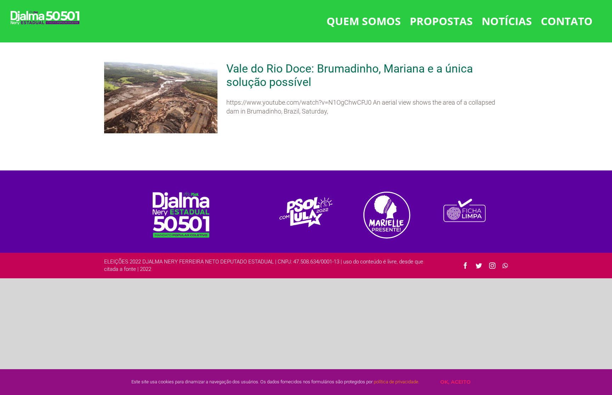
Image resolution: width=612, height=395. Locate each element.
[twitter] (479, 265)
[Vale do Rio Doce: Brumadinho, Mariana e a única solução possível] (160, 97)
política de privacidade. (396, 381)
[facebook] (465, 265)
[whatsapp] (505, 265)
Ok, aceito (455, 382)
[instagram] (492, 265)
